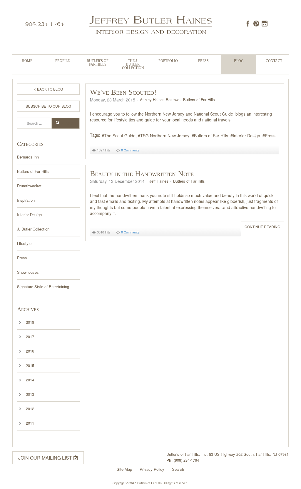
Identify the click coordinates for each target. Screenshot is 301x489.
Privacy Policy (152, 469)
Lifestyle (24, 243)
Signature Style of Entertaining (43, 286)
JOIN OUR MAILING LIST (45, 457)
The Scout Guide (120, 135)
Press (203, 61)
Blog (239, 61)
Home (27, 61)
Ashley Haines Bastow (159, 99)
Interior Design (29, 214)
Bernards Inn (28, 157)
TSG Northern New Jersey (164, 135)
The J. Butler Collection (133, 64)
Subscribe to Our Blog (48, 106)
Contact (274, 61)
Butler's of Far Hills (97, 62)
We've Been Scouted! (123, 92)
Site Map (124, 469)
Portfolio (168, 61)
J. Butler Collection (33, 229)
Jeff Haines (158, 181)
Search (68, 123)
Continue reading (262, 226)
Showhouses (28, 272)
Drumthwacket (29, 185)
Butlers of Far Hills (33, 171)
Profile (62, 61)
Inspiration (26, 200)
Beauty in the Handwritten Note (142, 173)
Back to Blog (49, 88)
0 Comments (130, 150)
